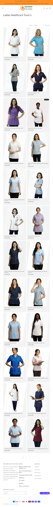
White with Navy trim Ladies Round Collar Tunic (14, 413)
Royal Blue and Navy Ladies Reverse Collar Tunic (14, 378)
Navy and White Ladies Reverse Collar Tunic (13, 307)
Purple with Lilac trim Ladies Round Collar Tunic (14, 128)
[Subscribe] (25, 493)
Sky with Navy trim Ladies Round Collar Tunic (13, 448)
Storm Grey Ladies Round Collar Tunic (12, 92)
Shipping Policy (38, 475)
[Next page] (30, 457)
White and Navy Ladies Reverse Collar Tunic (36, 343)
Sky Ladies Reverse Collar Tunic (10, 343)
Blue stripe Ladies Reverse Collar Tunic (35, 307)
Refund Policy (37, 472)
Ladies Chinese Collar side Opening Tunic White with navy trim (14, 200)
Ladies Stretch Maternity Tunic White (35, 128)
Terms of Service (38, 478)
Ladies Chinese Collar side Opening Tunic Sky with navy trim (37, 272)
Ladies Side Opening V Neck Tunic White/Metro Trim (38, 378)
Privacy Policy (37, 469)
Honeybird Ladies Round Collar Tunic (35, 57)
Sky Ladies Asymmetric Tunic (33, 199)
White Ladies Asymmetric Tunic (10, 236)
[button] (2, 8)
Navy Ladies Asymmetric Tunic (34, 92)
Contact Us (37, 466)
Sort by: (30, 25)
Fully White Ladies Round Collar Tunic (12, 57)
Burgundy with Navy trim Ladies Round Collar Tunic (38, 448)
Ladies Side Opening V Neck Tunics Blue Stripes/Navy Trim (38, 164)
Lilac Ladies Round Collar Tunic (34, 236)
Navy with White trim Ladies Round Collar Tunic (37, 413)
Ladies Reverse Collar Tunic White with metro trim (14, 163)
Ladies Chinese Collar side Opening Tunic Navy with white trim (14, 272)
